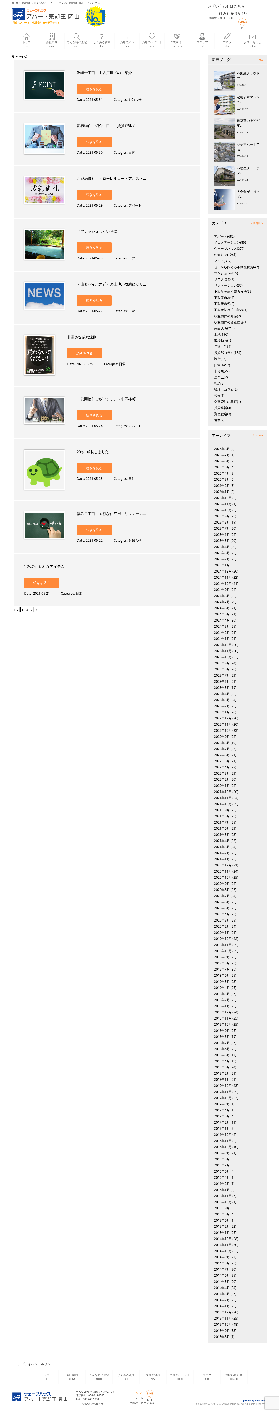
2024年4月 (222, 620)
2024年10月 (223, 583)
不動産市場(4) (224, 297)
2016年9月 (222, 1153)
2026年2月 (222, 485)
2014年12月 (223, 1238)
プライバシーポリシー (37, 1364)
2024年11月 (223, 577)
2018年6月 (222, 1049)
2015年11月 (223, 1196)
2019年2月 (222, 1000)
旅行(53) (220, 359)
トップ (26, 43)
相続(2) (219, 383)
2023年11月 (223, 651)
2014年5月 (222, 1281)
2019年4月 (222, 987)
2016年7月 (222, 1165)
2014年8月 (222, 1263)
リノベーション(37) (228, 285)
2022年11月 (223, 724)
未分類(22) (222, 371)
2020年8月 (222, 889)
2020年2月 (222, 926)
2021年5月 (222, 834)
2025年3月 (222, 553)
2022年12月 (223, 718)
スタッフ (202, 43)
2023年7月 (222, 675)
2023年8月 (222, 669)
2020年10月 (223, 877)
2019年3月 (222, 994)
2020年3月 (222, 920)
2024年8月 (222, 596)
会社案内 (51, 43)
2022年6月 (222, 755)
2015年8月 (222, 1214)
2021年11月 (223, 798)
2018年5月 (222, 1055)
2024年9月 (222, 589)
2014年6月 (222, 1275)
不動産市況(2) (224, 303)
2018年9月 (222, 1030)
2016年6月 (222, 1171)
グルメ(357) (222, 261)
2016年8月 (222, 1159)
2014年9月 (222, 1257)
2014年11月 (223, 1245)
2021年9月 (222, 810)
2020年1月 (222, 932)
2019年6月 (222, 975)
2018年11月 (223, 1018)
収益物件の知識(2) (227, 316)
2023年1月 (222, 712)
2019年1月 (222, 1006)
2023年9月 (222, 663)
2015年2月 (222, 1226)
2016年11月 (223, 1140)
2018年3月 (222, 1067)
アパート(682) (224, 236)
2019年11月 (223, 945)
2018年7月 (222, 1043)
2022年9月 (222, 736)
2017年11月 (223, 1092)
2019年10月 (223, 951)
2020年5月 (222, 908)
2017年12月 (223, 1085)
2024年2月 (222, 632)
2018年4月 (222, 1061)
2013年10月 (223, 1324)
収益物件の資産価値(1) (230, 322)
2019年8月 (222, 963)
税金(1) (219, 395)
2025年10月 (223, 510)
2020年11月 (223, 871)
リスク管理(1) (224, 279)
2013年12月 (223, 1312)
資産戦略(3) (222, 414)
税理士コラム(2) (226, 389)
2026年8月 (222, 449)
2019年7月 (222, 969)
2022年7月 (222, 749)
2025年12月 (223, 498)
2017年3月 (222, 1116)
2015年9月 (222, 1208)
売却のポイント (152, 43)
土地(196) (221, 334)
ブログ (227, 43)
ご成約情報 (177, 43)
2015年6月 (222, 1220)
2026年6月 (222, 461)
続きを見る (94, 89)
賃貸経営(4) (222, 408)
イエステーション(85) (230, 242)
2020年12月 (223, 865)
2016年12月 (223, 1134)
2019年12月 (223, 938)
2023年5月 (222, 687)
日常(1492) (222, 365)
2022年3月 (222, 773)
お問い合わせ (252, 43)
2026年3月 (222, 479)
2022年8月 (222, 742)
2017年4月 (222, 1110)
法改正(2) (221, 377)
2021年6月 (222, 828)
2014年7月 (222, 1269)
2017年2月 (222, 1122)
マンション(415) (226, 273)
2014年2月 (222, 1300)
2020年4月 (222, 914)
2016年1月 (222, 1189)
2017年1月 (222, 1128)
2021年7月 (222, 822)
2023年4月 (222, 694)
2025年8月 (222, 522)
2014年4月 (222, 1287)
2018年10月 (223, 1024)
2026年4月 (222, 473)
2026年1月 (222, 491)
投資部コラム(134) (227, 352)
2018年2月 (222, 1073)
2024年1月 (222, 638)
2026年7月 (222, 455)
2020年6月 (222, 902)
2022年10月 (223, 730)
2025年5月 (222, 540)
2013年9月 (222, 1330)
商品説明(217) (224, 328)
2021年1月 (222, 859)
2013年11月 (223, 1318)
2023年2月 (222, 706)
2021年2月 (222, 853)
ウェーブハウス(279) (229, 248)
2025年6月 (222, 534)
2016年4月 (222, 1177)
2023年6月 (222, 681)
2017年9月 (222, 1104)
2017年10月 (223, 1098)
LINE (242, 28)
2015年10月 (223, 1202)
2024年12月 (223, 571)
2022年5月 (222, 761)
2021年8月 (222, 816)
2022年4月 (222, 767)
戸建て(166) (222, 346)
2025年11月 (223, 504)
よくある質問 (101, 43)
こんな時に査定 (77, 43)
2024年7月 (222, 602)
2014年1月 (222, 1306)
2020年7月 (222, 896)
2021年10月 (223, 804)
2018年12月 (223, 1012)
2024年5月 (222, 614)
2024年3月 (222, 626)
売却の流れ (127, 43)
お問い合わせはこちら (226, 6)
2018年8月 (222, 1036)
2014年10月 (223, 1251)
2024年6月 (222, 608)
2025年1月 (222, 565)
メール (139, 1398)
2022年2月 (222, 779)
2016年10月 (223, 1147)
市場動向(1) (222, 340)
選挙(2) (219, 420)
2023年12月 (223, 645)
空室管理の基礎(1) (227, 401)
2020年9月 (222, 883)
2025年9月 (222, 516)
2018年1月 (222, 1079)
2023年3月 (222, 700)
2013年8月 (222, 1336)
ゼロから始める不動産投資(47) (236, 267)
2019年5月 (222, 981)
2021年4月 (222, 840)
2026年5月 (222, 467)
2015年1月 (222, 1232)
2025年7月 (222, 528)
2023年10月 (223, 657)
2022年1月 (222, 785)
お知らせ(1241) (225, 254)
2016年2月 (222, 1183)
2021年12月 (223, 791)
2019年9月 (222, 957)
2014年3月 (222, 1294)
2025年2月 (222, 559)
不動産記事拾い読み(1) (230, 310)
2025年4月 (222, 547)
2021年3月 (222, 847)
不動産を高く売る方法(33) (233, 291)
